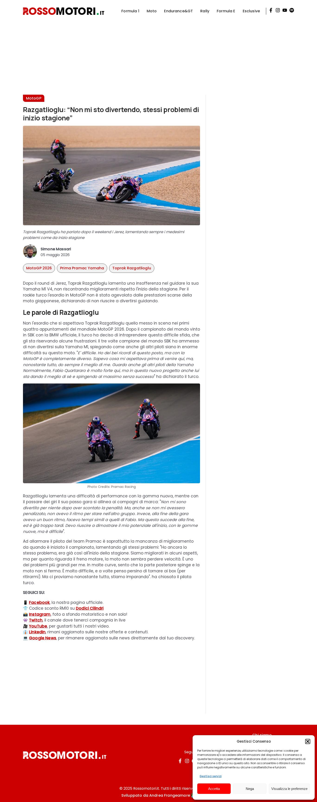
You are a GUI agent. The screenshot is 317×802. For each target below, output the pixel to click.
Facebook (39, 602)
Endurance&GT (178, 11)
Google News (42, 638)
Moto (152, 11)
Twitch (35, 620)
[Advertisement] (158, 54)
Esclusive (251, 11)
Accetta (214, 789)
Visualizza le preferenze (289, 789)
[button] (307, 741)
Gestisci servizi (211, 776)
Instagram (40, 614)
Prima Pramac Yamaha (82, 268)
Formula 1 (130, 11)
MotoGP (33, 98)
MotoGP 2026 (39, 268)
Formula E (226, 11)
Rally (204, 11)
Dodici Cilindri (90, 608)
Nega (250, 789)
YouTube (38, 626)
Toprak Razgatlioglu (131, 268)
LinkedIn (37, 632)
